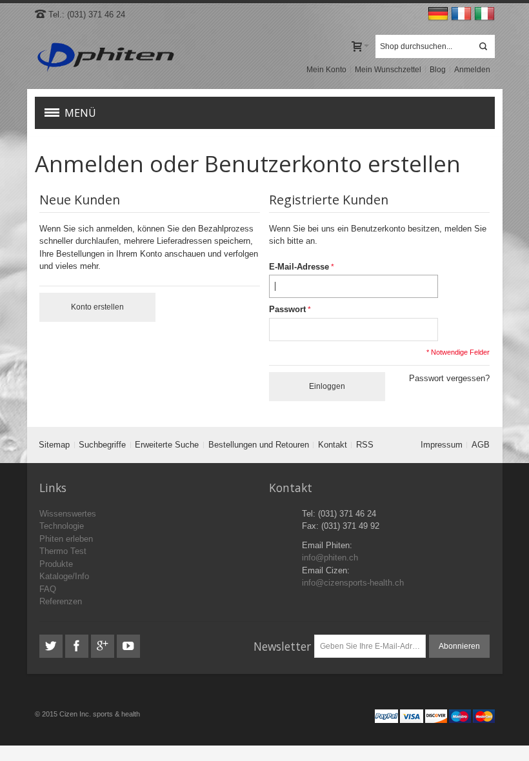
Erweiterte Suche (167, 445)
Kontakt (332, 445)
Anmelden (472, 69)
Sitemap (54, 445)
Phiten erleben (66, 539)
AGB (481, 445)
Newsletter (282, 646)
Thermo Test (62, 551)
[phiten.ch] (105, 57)
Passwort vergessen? (449, 378)
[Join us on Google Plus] (104, 646)
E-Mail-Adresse (299, 267)
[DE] (439, 14)
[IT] (484, 14)
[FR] (462, 14)
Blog (438, 69)
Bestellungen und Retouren (258, 445)
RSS (365, 445)
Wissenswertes (67, 514)
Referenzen (60, 601)
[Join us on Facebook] (78, 646)
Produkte (56, 564)
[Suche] (483, 46)
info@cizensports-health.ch (353, 583)
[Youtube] (128, 646)
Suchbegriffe (102, 445)
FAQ (47, 589)
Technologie (61, 526)
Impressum (442, 445)
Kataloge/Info (64, 576)
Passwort (287, 309)
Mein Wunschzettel (388, 69)
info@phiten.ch (330, 557)
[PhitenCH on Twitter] (52, 646)
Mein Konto (326, 69)
